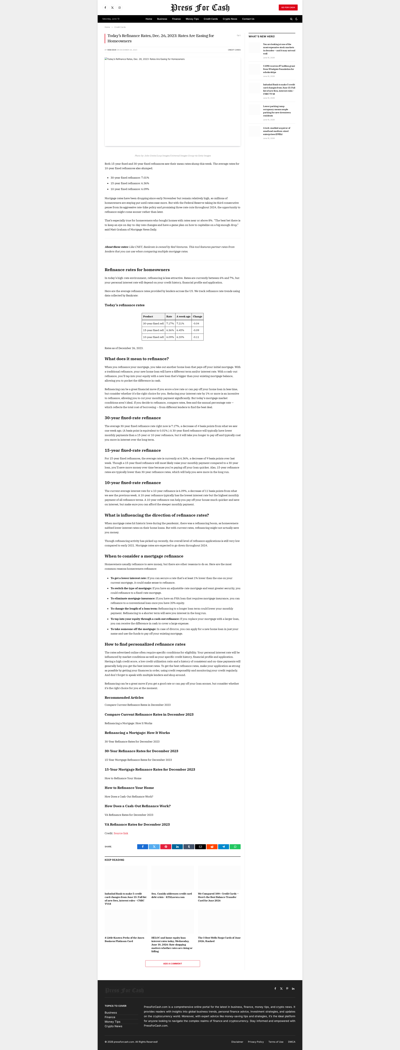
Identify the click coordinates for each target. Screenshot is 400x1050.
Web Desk (111, 50)
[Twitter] (94, 167)
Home (149, 19)
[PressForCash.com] (200, 7)
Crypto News (230, 19)
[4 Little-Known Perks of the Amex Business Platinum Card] (126, 922)
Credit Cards (211, 19)
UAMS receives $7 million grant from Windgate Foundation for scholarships (279, 69)
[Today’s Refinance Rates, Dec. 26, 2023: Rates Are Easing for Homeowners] (173, 101)
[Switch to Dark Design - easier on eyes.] (296, 19)
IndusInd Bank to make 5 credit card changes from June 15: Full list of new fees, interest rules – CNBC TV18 (125, 898)
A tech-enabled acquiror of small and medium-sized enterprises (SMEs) (276, 131)
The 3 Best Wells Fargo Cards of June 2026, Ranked (219, 939)
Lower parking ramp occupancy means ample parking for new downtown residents (277, 111)
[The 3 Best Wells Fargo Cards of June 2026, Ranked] (219, 922)
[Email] (94, 188)
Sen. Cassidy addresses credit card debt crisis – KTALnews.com (171, 895)
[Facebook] (94, 159)
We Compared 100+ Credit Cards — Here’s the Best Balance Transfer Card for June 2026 (218, 897)
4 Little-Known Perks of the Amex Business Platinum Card (124, 939)
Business (162, 19)
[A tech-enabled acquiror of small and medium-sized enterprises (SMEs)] (254, 131)
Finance (176, 19)
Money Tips (192, 19)
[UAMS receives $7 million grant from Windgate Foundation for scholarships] (254, 69)
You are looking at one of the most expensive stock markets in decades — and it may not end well (279, 49)
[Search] (291, 18)
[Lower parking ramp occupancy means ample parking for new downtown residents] (254, 109)
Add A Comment (172, 963)
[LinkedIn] (94, 174)
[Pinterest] (94, 181)
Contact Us (248, 19)
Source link (121, 833)
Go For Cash (288, 7)
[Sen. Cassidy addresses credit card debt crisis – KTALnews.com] (172, 878)
